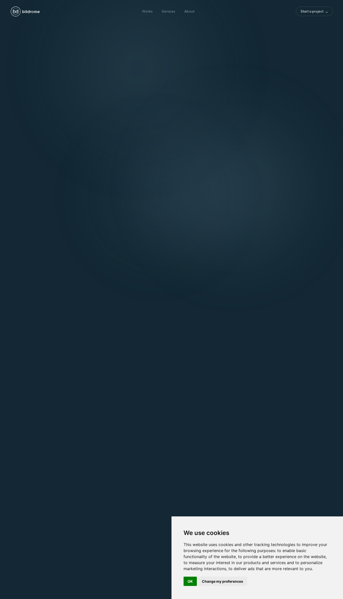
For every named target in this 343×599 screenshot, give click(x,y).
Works (147, 11)
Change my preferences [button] (222, 581)
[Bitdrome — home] (25, 11)
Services (168, 11)
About (189, 11)
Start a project (314, 11)
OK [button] (190, 581)
